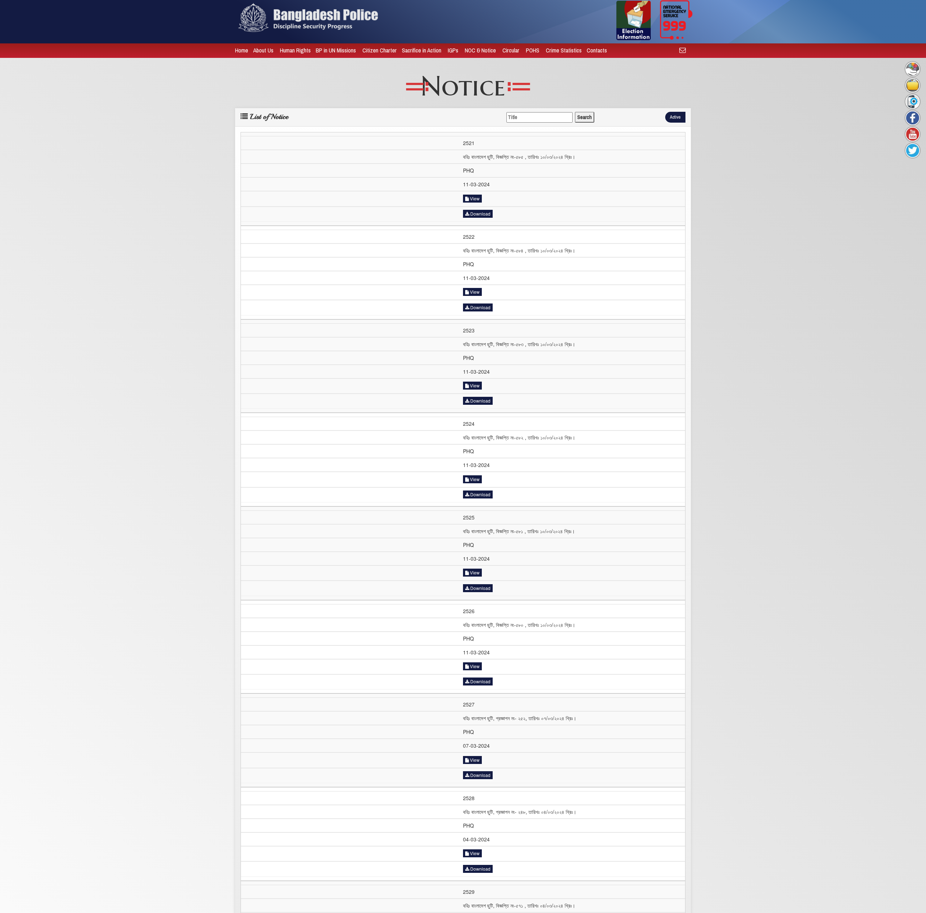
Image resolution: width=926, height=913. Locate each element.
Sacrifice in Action (422, 50)
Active (675, 117)
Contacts (597, 50)
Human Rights (295, 50)
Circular (511, 50)
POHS (533, 50)
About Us (264, 50)
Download (479, 214)
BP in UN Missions (336, 50)
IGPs (454, 50)
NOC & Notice (481, 50)
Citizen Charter (379, 50)
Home (241, 50)
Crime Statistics (564, 50)
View (474, 198)
